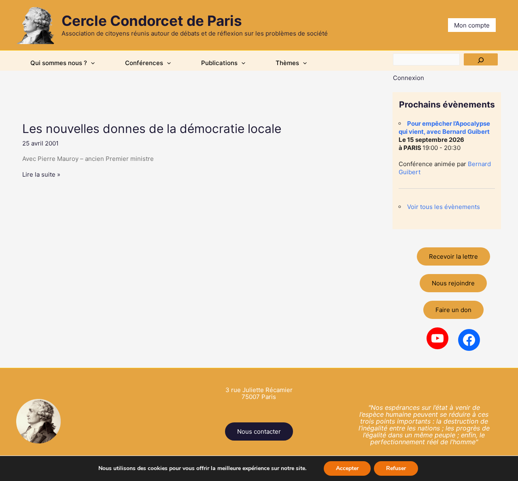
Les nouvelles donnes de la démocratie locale (151, 128)
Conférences (144, 63)
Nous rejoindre (453, 283)
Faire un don (453, 310)
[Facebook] (469, 340)
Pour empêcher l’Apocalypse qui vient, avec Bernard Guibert (444, 127)
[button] (91, 63)
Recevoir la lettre (453, 256)
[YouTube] (437, 338)
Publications (219, 63)
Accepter (347, 468)
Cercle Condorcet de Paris (152, 20)
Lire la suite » (41, 174)
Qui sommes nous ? (58, 63)
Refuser (396, 468)
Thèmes (287, 63)
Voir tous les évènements (443, 207)
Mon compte (472, 25)
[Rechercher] (481, 59)
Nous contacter (259, 431)
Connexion (408, 78)
